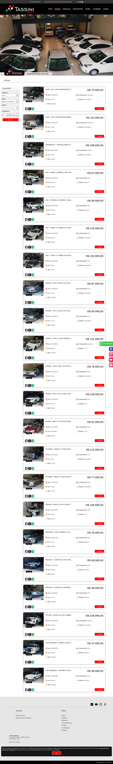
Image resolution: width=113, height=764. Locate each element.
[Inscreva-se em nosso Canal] (80, 2)
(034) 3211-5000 (36, 1)
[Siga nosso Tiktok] (82, 2)
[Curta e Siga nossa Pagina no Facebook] (77, 1)
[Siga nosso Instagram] (78, 2)
